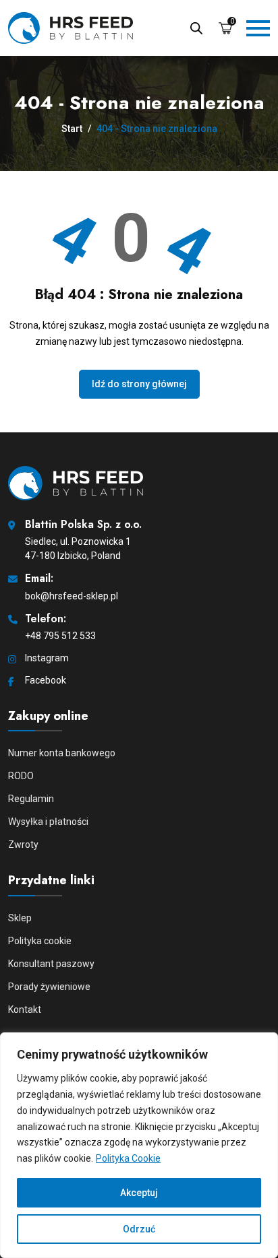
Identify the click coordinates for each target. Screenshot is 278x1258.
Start (71, 128)
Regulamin (31, 798)
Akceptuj (139, 1192)
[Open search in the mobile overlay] (196, 27)
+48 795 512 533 (60, 635)
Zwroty (23, 844)
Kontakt (24, 1009)
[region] (139, 1145)
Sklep (20, 918)
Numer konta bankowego (61, 753)
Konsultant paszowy (51, 963)
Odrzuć (139, 1229)
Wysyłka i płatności (48, 821)
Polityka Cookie (128, 1158)
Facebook (45, 680)
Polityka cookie (40, 940)
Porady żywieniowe (49, 986)
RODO (21, 775)
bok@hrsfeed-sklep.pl (71, 596)
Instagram (47, 658)
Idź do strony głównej (139, 383)
